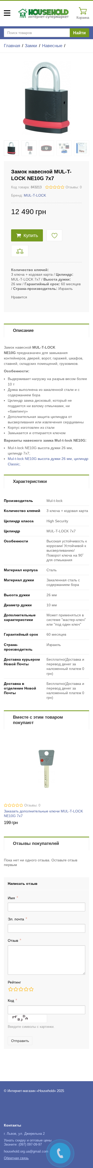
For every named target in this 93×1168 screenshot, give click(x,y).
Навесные (52, 45)
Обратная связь (16, 1158)
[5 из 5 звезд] (31, 989)
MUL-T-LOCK (35, 195)
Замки (31, 45)
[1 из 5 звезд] (10, 989)
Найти (79, 33)
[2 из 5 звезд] (15, 989)
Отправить (20, 1041)
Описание (23, 330)
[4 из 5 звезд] (25, 989)
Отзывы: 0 (74, 187)
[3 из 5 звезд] (20, 989)
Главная (12, 45)
